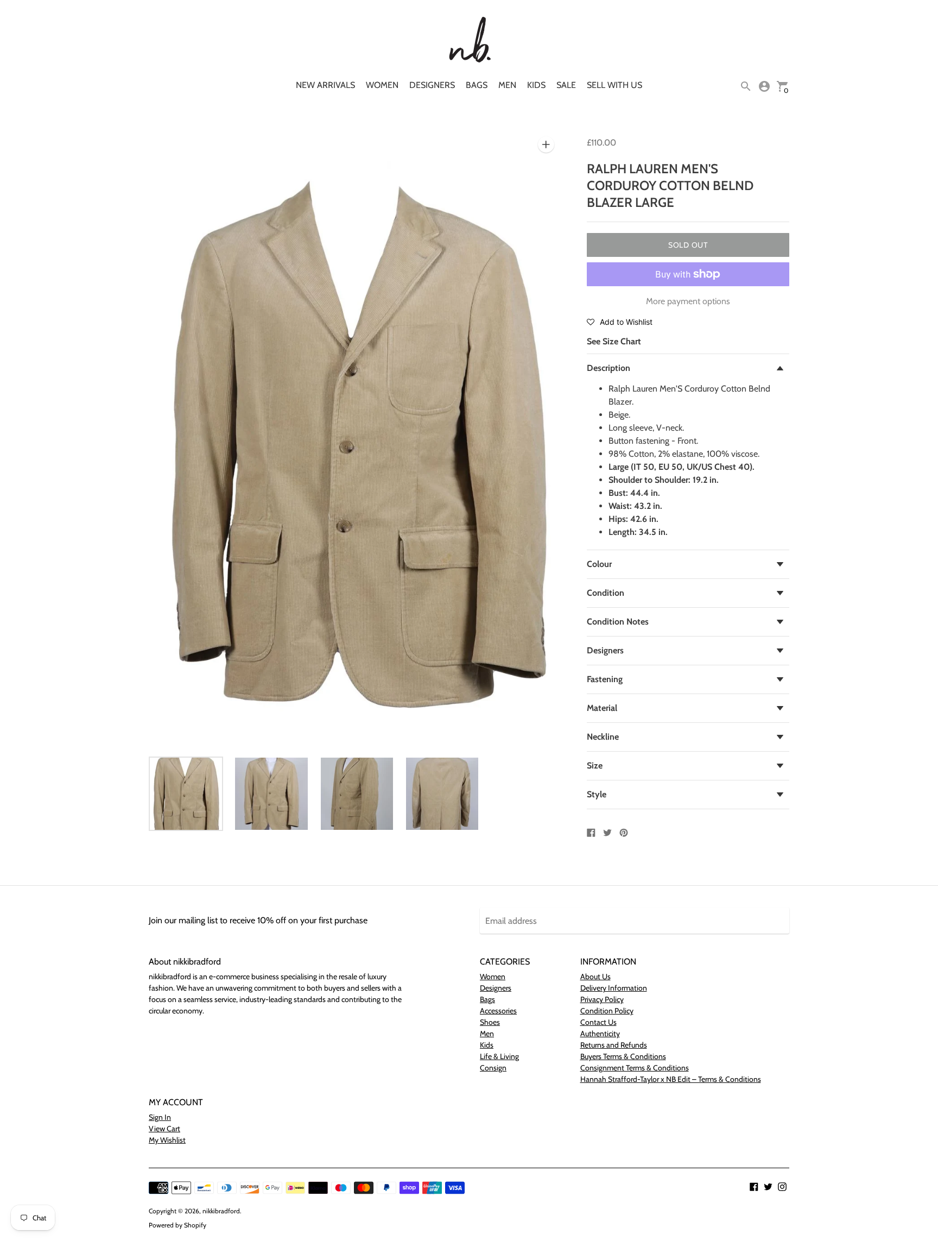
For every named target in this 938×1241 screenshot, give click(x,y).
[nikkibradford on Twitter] (768, 1186)
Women (382, 85)
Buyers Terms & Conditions (623, 1056)
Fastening (605, 679)
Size (595, 765)
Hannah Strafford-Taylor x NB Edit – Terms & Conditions (670, 1079)
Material (602, 708)
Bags (476, 85)
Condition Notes (618, 621)
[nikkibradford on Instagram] (782, 1186)
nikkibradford (221, 1211)
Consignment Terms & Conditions (634, 1068)
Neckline (603, 737)
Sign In (160, 1117)
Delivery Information (613, 988)
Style (596, 794)
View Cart (164, 1128)
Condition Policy (606, 1011)
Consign (493, 1068)
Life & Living (499, 1056)
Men (507, 85)
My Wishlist (167, 1140)
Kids (536, 85)
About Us (595, 976)
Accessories (498, 1011)
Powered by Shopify (177, 1225)
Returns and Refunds (613, 1045)
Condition (605, 593)
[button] (619, 321)
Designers (432, 85)
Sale (566, 85)
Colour (599, 564)
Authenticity (600, 1033)
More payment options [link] (688, 301)
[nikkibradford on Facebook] (754, 1186)
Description (608, 368)
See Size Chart (614, 341)
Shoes (490, 1022)
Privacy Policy (602, 999)
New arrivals (325, 85)
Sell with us (614, 85)
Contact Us (598, 1022)
